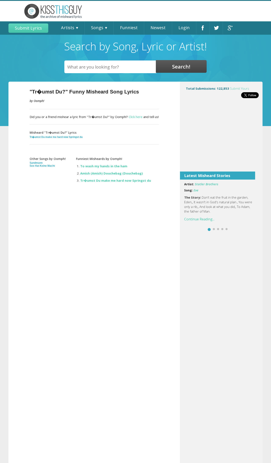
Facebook (202, 28)
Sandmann (36, 162)
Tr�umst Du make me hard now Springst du (56, 137)
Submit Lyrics (28, 28)
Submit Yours (239, 88)
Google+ (229, 28)
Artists (67, 27)
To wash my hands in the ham (103, 166)
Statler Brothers (206, 184)
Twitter (216, 28)
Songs (97, 27)
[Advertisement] (221, 137)
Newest (158, 27)
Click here (135, 117)
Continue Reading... (199, 219)
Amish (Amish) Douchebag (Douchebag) (111, 173)
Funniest (129, 27)
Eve (196, 190)
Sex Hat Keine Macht (42, 165)
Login (184, 27)
